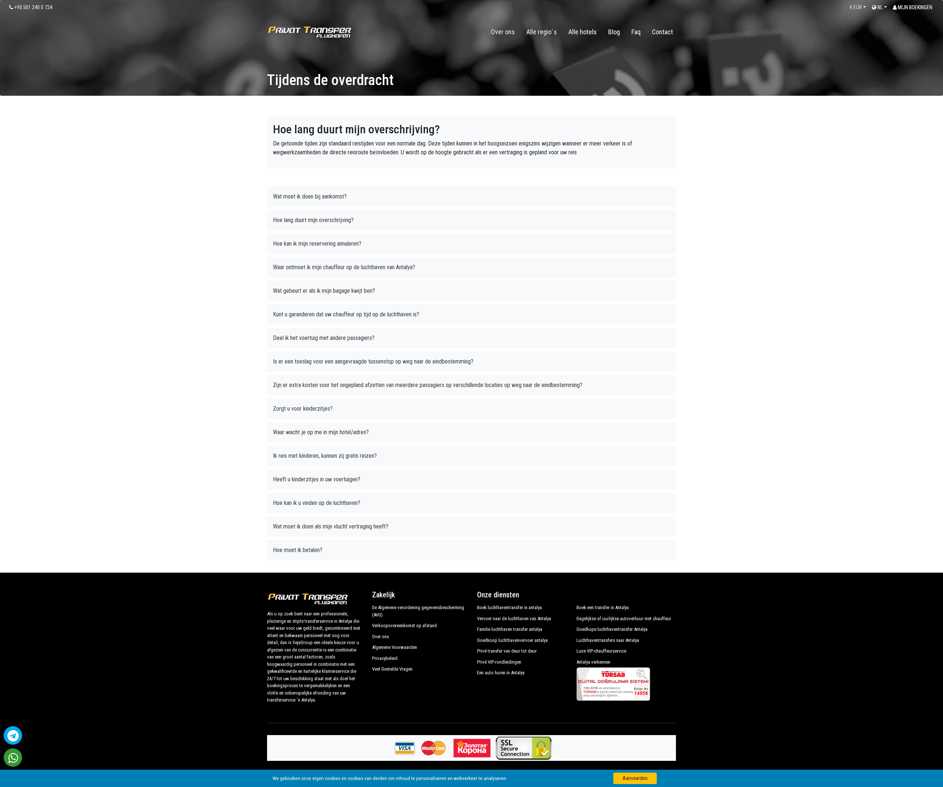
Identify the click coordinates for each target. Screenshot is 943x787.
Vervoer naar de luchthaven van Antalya (514, 618)
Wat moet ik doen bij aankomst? (310, 196)
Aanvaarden (635, 778)
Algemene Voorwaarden (394, 647)
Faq (636, 32)
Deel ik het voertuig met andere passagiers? (324, 337)
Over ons (503, 32)
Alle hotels (582, 32)
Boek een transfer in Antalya (602, 607)
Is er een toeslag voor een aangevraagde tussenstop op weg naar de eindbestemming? (373, 361)
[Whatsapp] (13, 757)
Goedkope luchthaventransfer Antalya (612, 629)
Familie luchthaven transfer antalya (509, 629)
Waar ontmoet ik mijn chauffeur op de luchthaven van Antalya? (344, 267)
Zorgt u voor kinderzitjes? (303, 408)
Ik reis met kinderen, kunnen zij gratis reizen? (325, 455)
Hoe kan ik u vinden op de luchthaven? (316, 502)
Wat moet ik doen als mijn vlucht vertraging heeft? (330, 526)
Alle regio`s (541, 32)
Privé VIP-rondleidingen (499, 662)
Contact (662, 32)
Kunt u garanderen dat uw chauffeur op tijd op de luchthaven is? (346, 314)
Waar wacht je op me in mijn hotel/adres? (321, 432)
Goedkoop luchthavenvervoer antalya (512, 640)
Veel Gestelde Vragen (392, 669)
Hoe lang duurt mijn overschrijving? (313, 220)
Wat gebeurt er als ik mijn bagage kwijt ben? (324, 290)
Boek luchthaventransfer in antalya (509, 607)
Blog (614, 32)
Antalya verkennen (593, 662)
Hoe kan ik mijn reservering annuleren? (317, 243)
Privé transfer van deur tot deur (507, 651)
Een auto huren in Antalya (501, 672)
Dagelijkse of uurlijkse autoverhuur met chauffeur (623, 618)
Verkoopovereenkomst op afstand (404, 625)
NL (879, 7)
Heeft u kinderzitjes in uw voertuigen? (316, 479)
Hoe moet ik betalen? (297, 550)
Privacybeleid (384, 658)
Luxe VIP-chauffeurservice (601, 651)
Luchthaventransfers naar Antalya (607, 640)
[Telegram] (13, 735)
